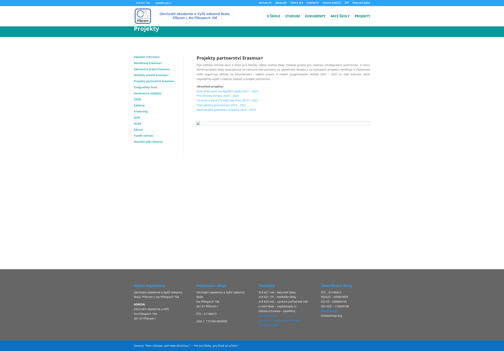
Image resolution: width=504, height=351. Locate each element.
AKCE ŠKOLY (340, 16)
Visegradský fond (145, 87)
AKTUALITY (265, 3)
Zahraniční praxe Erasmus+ (152, 69)
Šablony (139, 105)
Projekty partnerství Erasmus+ (154, 81)
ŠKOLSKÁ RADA (361, 3)
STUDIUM (292, 16)
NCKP (137, 123)
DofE (137, 117)
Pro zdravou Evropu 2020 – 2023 (218, 96)
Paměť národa (143, 135)
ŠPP (347, 3)
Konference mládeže (147, 93)
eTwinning (141, 111)
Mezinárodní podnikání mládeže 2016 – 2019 (226, 110)
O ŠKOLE (273, 16)
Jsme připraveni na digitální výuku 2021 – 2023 (228, 91)
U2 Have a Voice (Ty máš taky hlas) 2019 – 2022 (227, 100)
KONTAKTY (313, 3)
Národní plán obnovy (148, 142)
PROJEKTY (362, 16)
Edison (138, 130)
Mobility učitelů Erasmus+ (151, 75)
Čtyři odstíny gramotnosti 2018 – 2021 (221, 105)
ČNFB (137, 99)
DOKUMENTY (315, 16)
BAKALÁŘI (281, 3)
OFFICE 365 (296, 3)
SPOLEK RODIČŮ (331, 3)
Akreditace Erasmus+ (148, 63)
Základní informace (147, 57)
